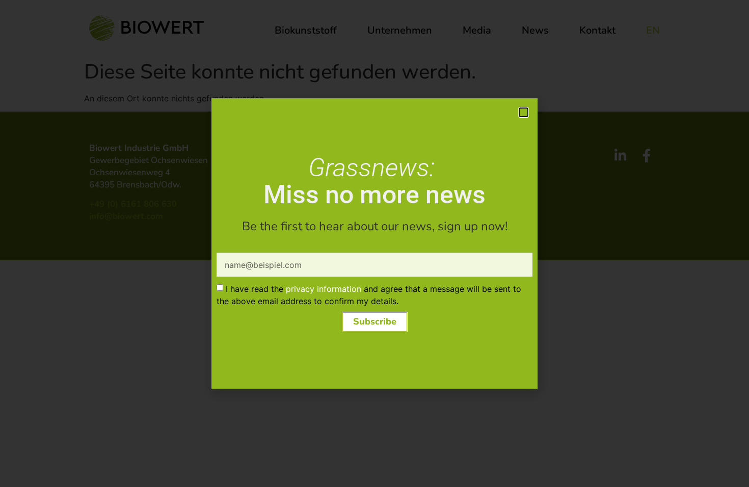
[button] (523, 112)
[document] (374, 243)
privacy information (323, 289)
